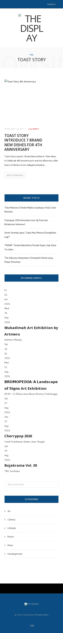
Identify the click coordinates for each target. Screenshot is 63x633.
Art (9, 511)
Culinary (33, 129)
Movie (11, 536)
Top (31, 625)
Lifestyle (12, 528)
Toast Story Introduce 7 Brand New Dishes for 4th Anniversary (23, 142)
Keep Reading (15, 175)
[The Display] (31, 28)
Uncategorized (15, 553)
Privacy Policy (41, 614)
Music (10, 545)
